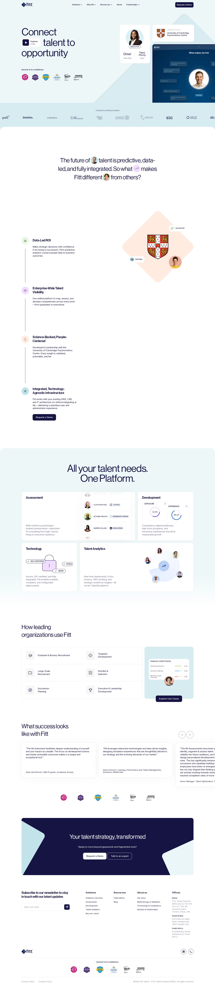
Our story (141, 898)
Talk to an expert (120, 856)
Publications (119, 898)
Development (92, 906)
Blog (116, 902)
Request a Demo (184, 5)
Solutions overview (94, 898)
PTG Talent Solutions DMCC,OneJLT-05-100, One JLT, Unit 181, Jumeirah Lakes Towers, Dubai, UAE (182, 906)
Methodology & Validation (148, 902)
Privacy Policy (28, 981)
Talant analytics (93, 909)
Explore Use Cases (169, 698)
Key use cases (92, 913)
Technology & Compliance (149, 906)
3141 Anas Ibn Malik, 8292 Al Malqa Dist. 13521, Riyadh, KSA (181, 921)
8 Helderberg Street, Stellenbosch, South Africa (181, 934)
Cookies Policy (45, 981)
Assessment (91, 902)
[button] (77, 5)
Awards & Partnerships (147, 909)
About (119, 5)
